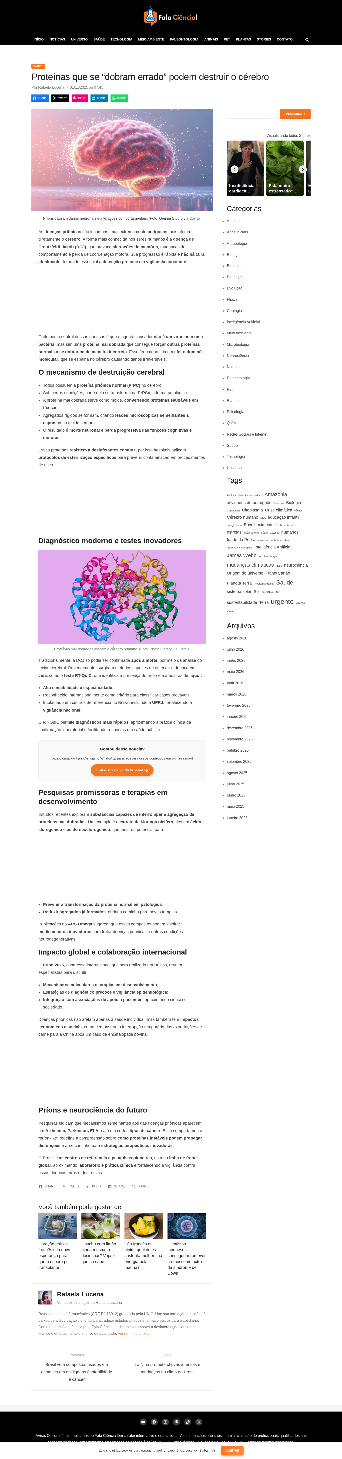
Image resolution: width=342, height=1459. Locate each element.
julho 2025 (235, 784)
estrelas (234, 532)
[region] (122, 299)
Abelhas (231, 495)
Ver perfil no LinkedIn (135, 1333)
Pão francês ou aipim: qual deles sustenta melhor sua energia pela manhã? (143, 1256)
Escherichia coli (284, 525)
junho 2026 (236, 660)
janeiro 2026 (237, 717)
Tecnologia (121, 39)
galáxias (274, 532)
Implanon (263, 540)
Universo (79, 39)
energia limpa (234, 525)
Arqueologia (237, 243)
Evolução (234, 288)
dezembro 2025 (240, 728)
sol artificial (268, 592)
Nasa (279, 565)
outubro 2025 (238, 750)
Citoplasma (252, 510)
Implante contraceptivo (239, 547)
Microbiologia (238, 344)
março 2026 (236, 694)
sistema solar (239, 591)
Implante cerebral (279, 540)
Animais (211, 39)
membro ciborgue (268, 556)
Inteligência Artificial (243, 322)
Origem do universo (245, 573)
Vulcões (300, 603)
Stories (264, 39)
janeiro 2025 (237, 818)
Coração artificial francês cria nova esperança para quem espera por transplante (54, 1256)
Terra (264, 602)
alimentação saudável (250, 495)
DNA (263, 517)
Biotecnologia (238, 266)
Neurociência (238, 356)
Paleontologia (184, 39)
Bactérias (278, 503)
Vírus (230, 611)
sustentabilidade (242, 602)
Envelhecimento (259, 524)
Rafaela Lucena (51, 87)
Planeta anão (277, 573)
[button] (307, 39)
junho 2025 (236, 795)
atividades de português (249, 502)
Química (234, 423)
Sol (257, 591)
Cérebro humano (242, 517)
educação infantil (283, 517)
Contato (285, 39)
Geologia (234, 311)
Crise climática (278, 510)
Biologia (234, 255)
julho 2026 (235, 649)
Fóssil (264, 532)
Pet (227, 39)
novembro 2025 (240, 739)
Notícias (57, 39)
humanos (289, 532)
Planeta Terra (239, 583)
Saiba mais (207, 1450)
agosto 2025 (237, 773)
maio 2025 (235, 806)
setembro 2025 (239, 761)
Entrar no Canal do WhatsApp (122, 770)
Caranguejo (233, 510)
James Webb (241, 555)
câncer (298, 510)
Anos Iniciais (237, 232)
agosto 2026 (237, 638)
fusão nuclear (251, 532)
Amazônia (276, 494)
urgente (282, 601)
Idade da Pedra (241, 539)
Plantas (243, 39)
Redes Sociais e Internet (247, 434)
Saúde (99, 39)
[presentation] (234, 169)
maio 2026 (235, 672)
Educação (235, 277)
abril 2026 (235, 683)
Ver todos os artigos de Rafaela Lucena (89, 1302)
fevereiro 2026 (239, 705)
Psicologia (235, 412)
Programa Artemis (264, 583)
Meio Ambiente (151, 39)
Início (39, 39)
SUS (278, 592)
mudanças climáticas (250, 565)
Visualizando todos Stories (288, 136)
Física (232, 300)
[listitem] (245, 168)
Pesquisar (295, 114)
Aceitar (232, 1450)
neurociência (296, 565)
